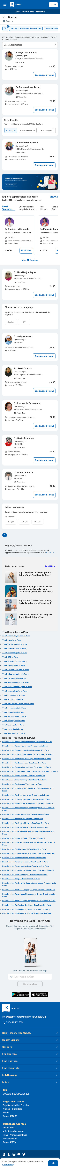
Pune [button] (8, 21)
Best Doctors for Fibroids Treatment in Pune (22, 819)
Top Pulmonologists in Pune (14, 691)
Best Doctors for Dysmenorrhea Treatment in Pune (25, 795)
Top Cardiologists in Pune (13, 665)
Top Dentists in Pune (11, 640)
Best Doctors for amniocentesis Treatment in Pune (25, 750)
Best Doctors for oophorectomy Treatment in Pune (25, 866)
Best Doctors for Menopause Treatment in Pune (24, 849)
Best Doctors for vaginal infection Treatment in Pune (26, 913)
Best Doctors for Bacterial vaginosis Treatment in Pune (27, 754)
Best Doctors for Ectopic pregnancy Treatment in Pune (27, 803)
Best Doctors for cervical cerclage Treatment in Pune (26, 767)
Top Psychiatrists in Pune (13, 695)
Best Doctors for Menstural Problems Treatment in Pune (28, 853)
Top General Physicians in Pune (16, 636)
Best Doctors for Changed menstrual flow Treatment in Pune (30, 771)
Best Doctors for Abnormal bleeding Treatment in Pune (27, 742)
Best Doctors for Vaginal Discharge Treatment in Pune (26, 905)
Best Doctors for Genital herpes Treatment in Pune (25, 823)
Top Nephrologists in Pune (14, 716)
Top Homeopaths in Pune (13, 733)
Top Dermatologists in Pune (14, 644)
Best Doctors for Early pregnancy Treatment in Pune (26, 799)
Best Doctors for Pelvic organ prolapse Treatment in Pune (28, 890)
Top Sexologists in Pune (13, 712)
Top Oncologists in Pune (13, 725)
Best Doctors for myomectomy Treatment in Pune (25, 862)
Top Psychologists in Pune (14, 708)
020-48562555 (14, 1022)
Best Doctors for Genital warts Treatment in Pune (25, 827)
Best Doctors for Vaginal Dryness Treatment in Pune (26, 909)
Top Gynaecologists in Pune (14, 653)
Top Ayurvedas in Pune (12, 729)
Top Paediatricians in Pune (14, 649)
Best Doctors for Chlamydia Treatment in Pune (23, 776)
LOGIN (53, 5)
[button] (30, 1033)
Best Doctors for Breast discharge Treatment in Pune (26, 759)
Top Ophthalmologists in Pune (16, 682)
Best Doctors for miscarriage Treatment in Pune (24, 858)
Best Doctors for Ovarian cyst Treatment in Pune (24, 875)
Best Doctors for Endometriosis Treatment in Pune (25, 814)
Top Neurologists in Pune (13, 721)
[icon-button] (4, 17)
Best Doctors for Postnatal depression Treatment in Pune (28, 901)
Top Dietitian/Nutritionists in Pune (18, 704)
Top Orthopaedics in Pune (14, 678)
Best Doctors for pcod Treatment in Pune (21, 879)
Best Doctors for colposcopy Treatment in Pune (24, 780)
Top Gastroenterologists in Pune (17, 687)
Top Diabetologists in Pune (14, 661)
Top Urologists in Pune (12, 699)
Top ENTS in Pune (10, 657)
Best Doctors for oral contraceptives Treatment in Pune (28, 870)
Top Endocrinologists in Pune (15, 674)
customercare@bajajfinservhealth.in (26, 1016)
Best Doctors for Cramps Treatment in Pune (22, 784)
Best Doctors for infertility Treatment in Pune (23, 838)
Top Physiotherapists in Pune (15, 670)
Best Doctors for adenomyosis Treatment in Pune (25, 746)
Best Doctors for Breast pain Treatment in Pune (24, 763)
